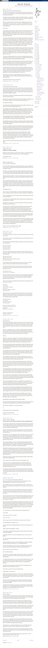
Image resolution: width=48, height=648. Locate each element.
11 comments (14, 143)
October (38, 67)
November (38, 65)
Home (18, 640)
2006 (37, 63)
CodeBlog (36, 27)
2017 (37, 46)
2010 (37, 56)
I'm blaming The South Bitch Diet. (10, 86)
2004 (37, 103)
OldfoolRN (36, 38)
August (38, 70)
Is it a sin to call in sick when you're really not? (13, 479)
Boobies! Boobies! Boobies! (9, 419)
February (38, 98)
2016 (37, 47)
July (37, 72)
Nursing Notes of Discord (39, 37)
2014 (37, 50)
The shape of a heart (7, 233)
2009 (37, 58)
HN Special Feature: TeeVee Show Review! (12, 10)
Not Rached (36, 35)
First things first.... (7, 320)
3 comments (14, 81)
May (37, 75)
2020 (37, 44)
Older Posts (31, 640)
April (38, 76)
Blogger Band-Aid (7, 148)
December (38, 64)
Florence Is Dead (37, 30)
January (38, 99)
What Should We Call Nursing (39, 39)
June (37, 73)
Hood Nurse (36, 31)
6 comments (14, 227)
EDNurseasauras (37, 29)
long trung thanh (6, 594)
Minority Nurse (37, 34)
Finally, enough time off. (8, 162)
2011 (37, 55)
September (38, 68)
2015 (37, 49)
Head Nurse (24, 4)
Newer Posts (5, 640)
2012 (37, 53)
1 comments (14, 414)
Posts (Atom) (9, 642)
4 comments (14, 315)
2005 (37, 101)
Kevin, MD (36, 33)
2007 (37, 61)
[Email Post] (17, 81)
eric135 (20, 219)
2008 (37, 59)
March (38, 96)
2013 (37, 52)
